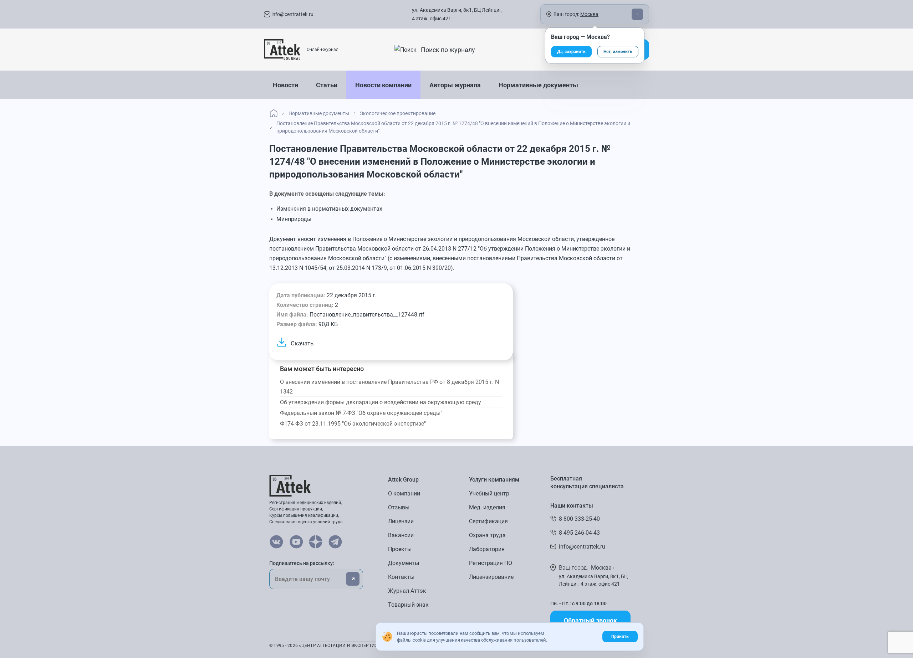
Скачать (302, 343)
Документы (403, 563)
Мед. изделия (487, 507)
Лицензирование (491, 577)
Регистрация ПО (490, 563)
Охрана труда (487, 535)
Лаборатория (487, 549)
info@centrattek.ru (291, 14)
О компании (404, 493)
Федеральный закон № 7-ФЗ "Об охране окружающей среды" (361, 413)
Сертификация (488, 521)
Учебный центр (489, 493)
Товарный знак (408, 604)
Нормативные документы (538, 85)
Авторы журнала (455, 85)
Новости (285, 85)
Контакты (401, 577)
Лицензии (401, 521)
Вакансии (401, 535)
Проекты (400, 549)
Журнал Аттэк (407, 590)
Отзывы (398, 507)
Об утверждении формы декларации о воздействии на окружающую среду (380, 402)
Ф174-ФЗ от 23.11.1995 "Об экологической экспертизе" (353, 423)
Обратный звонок (590, 620)
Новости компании (383, 85)
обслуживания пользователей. (514, 640)
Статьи (326, 85)
